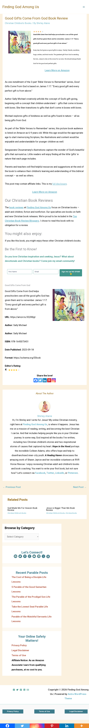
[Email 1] (28, 690)
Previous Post (12, 487)
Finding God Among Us (20, 7)
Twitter (50, 473)
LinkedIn (59, 473)
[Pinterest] (49, 380)
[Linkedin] (45, 380)
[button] (12, 711)
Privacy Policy (19, 645)
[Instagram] (54, 380)
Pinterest (73, 473)
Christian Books (71, 513)
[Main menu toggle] (84, 7)
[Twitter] (40, 380)
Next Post (79, 487)
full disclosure (59, 183)
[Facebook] (36, 380)
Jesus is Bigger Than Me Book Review (60, 509)
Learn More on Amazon (57, 70)
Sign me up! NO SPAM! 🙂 (71, 272)
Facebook (40, 473)
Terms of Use (19, 655)
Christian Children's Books (18, 23)
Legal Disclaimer (20, 650)
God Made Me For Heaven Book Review (22, 509)
